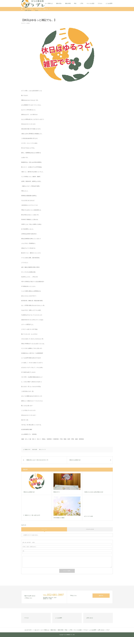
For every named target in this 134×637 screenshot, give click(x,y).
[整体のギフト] (67, 481)
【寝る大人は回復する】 (29, 492)
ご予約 (81, 3)
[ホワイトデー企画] (97, 505)
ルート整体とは (49, 3)
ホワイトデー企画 (88, 516)
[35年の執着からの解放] (67, 506)
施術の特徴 (68, 3)
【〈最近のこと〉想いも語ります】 (31, 515)
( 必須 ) (28, 542)
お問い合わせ (28, 10)
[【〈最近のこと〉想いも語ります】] (36, 505)
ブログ (36, 10)
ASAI (29, 449)
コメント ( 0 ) (44, 529)
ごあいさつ (38, 3)
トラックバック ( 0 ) (90, 529)
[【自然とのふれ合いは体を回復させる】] (97, 481)
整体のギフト (57, 492)
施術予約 (101, 595)
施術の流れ (59, 3)
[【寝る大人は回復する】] (36, 481)
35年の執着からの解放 (59, 517)
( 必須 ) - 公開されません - (29, 546)
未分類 (28, 23)
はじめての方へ (28, 3)
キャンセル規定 (90, 3)
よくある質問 (109, 3)
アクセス (100, 3)
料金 (75, 3)
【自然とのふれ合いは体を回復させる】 (94, 492)
